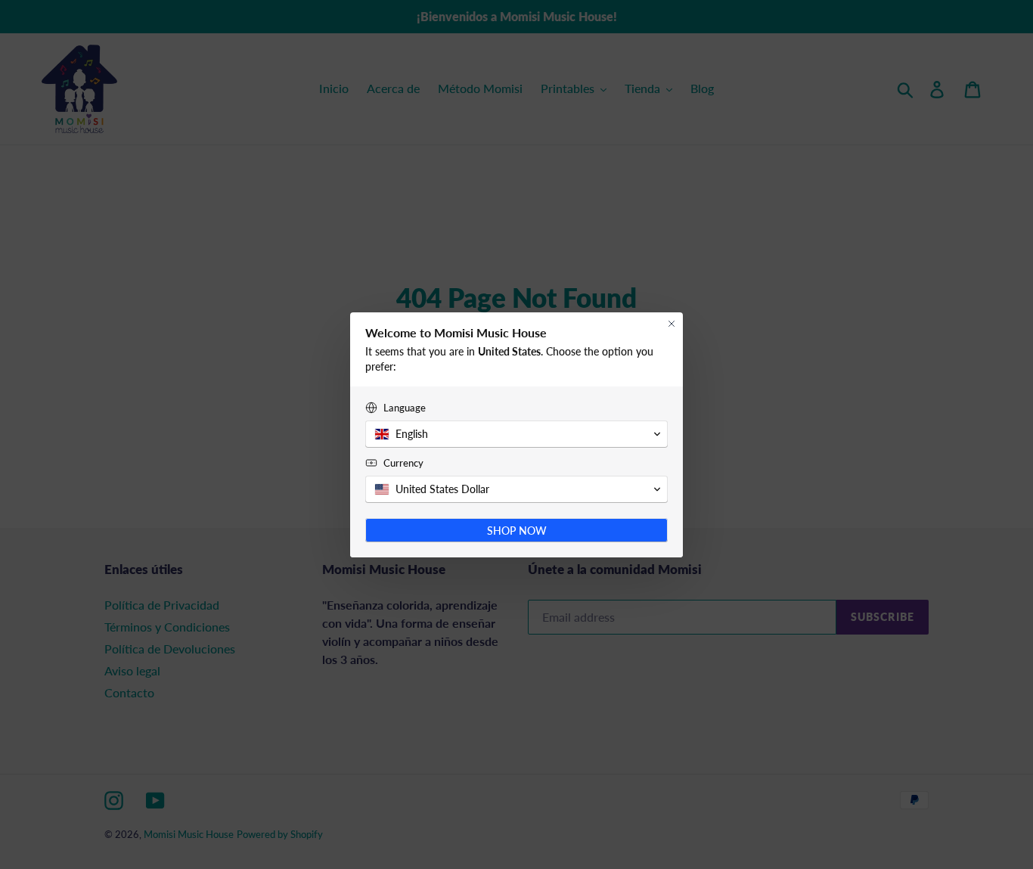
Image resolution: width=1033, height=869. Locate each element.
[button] (516, 434)
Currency (403, 463)
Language (404, 408)
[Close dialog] (671, 323)
